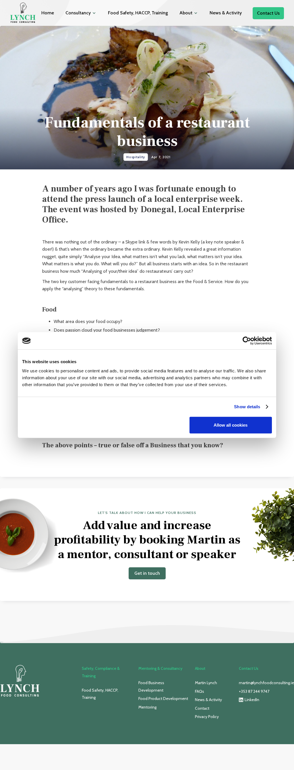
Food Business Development (151, 686)
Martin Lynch (206, 682)
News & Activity (226, 13)
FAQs (199, 691)
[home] (23, 12)
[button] (81, 13)
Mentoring (147, 707)
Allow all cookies (230, 424)
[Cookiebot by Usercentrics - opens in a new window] (247, 340)
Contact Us (268, 13)
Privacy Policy (207, 716)
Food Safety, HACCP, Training (138, 13)
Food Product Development (163, 698)
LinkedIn (252, 699)
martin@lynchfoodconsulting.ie (266, 682)
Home (47, 13)
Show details (247, 406)
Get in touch (147, 573)
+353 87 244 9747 (254, 691)
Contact (202, 708)
